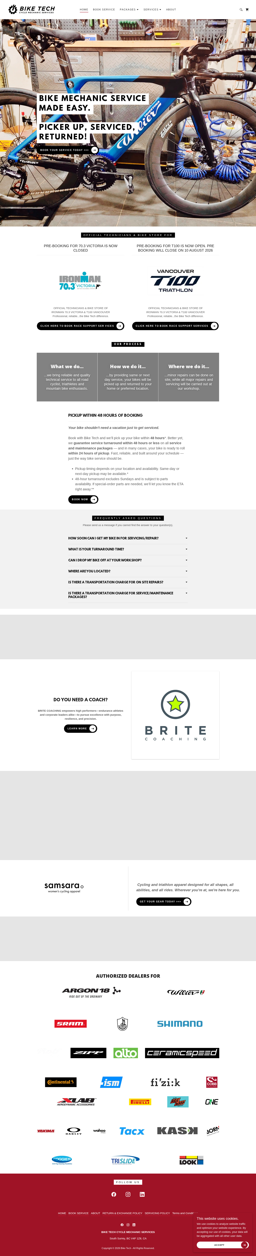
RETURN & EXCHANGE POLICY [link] (122, 1213)
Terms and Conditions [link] (185, 1213)
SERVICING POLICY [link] (157, 1213)
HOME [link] (84, 9)
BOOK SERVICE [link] (104, 9)
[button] (129, 9)
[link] (32, 9)
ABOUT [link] (171, 9)
